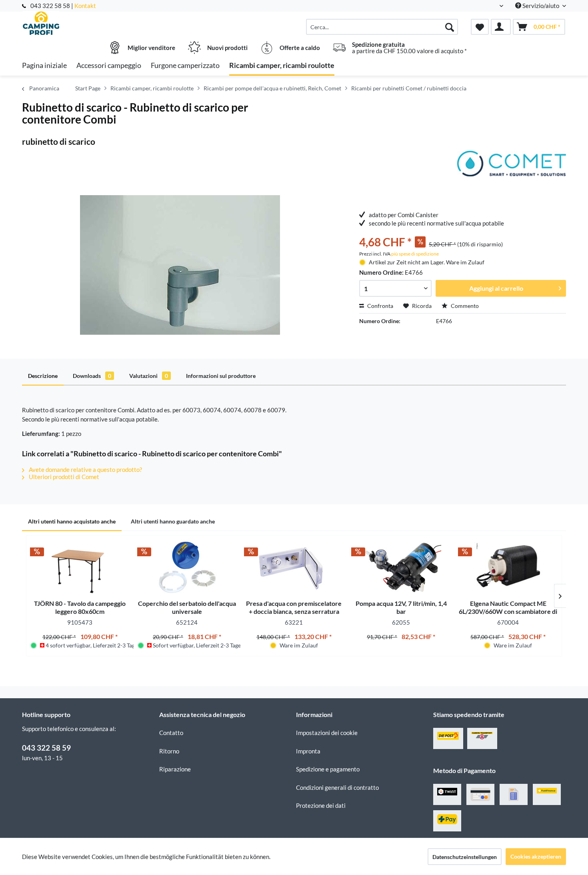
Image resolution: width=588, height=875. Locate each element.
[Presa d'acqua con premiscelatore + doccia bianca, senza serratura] (294, 567)
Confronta (379, 305)
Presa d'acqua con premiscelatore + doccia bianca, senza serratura (294, 607)
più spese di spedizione (415, 254)
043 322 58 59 (46, 747)
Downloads (92, 375)
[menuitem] (382, 27)
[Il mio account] (501, 27)
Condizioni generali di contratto (337, 787)
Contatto (171, 732)
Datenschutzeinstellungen (464, 856)
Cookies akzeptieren (535, 856)
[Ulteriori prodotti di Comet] (511, 165)
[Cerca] (449, 27)
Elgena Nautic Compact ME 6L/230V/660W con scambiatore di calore (508, 607)
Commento (464, 305)
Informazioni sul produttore (221, 375)
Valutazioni (148, 375)
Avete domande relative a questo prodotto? (85, 469)
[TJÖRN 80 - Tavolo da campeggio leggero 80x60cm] (80, 567)
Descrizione (43, 375)
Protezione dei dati (321, 805)
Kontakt (85, 5)
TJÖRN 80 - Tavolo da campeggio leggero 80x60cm (80, 607)
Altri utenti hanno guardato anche (173, 521)
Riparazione (175, 769)
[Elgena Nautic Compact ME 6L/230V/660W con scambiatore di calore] (508, 567)
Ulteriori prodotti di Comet (63, 476)
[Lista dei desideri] (480, 27)
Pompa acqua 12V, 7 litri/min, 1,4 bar (401, 607)
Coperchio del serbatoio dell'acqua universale (187, 607)
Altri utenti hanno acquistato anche (72, 521)
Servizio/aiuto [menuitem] (540, 5)
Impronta (308, 751)
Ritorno (169, 751)
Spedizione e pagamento (328, 769)
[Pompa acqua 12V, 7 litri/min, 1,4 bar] (401, 567)
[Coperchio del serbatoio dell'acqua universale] (187, 567)
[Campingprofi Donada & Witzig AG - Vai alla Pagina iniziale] (89, 23)
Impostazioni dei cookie (327, 732)
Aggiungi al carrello (496, 288)
